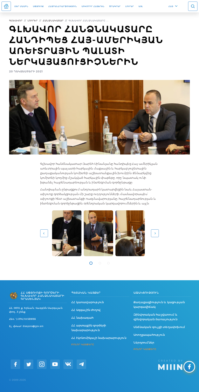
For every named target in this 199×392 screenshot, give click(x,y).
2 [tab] (100, 263)
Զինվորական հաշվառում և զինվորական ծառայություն (156, 317)
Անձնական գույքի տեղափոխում (159, 327)
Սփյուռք (38, 6)
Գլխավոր (16, 20)
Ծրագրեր (115, 6)
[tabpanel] (66, 233)
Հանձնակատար (53, 20)
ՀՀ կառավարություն (87, 302)
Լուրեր (129, 6)
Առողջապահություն (149, 334)
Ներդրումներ (144, 342)
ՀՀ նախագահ (82, 317)
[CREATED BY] (174, 364)
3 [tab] (108, 263)
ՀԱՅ (170, 6)
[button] (44, 233)
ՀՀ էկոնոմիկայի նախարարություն (98, 337)
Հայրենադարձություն (62, 6)
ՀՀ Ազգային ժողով (85, 309)
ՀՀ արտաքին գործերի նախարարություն (88, 328)
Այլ (141, 6)
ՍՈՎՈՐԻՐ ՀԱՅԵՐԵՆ (93, 6)
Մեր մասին (21, 6)
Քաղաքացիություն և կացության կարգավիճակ (159, 304)
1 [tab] (91, 263)
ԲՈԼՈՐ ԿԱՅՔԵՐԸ (82, 344)
